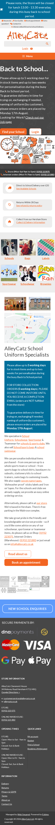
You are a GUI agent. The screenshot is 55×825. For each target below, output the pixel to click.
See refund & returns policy (29, 205)
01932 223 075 (8, 710)
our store (42, 503)
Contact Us (16, 24)
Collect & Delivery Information (30, 222)
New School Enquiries (28, 608)
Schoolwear (27, 284)
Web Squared (23, 814)
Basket (31, 740)
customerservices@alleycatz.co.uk (19, 698)
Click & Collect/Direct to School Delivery (28, 27)
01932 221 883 (8, 720)
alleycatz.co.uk (10, 701)
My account (33, 736)
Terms (4, 796)
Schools (9, 258)
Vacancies (7, 21)
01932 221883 (47, 174)
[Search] (47, 43)
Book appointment (33, 21)
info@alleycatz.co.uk (22, 544)
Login (25, 48)
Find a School (33, 744)
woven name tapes (31, 480)
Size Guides (18, 21)
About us (5, 800)
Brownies (45, 284)
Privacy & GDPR (8, 792)
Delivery (5, 783)
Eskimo (45, 814)
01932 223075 (43, 171)
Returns (5, 787)
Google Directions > (10, 692)
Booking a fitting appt (37, 748)
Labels (45, 258)
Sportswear (9, 284)
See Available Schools (26, 188)
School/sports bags (23, 447)
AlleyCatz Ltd (27, 819)
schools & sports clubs (33, 443)
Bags (27, 258)
